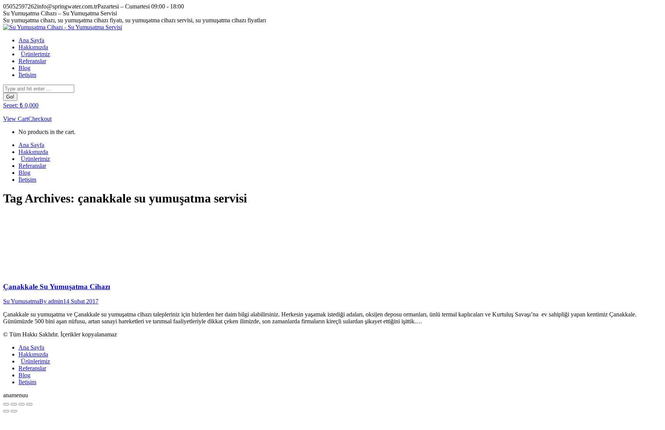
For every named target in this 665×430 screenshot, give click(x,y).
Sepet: (20, 105)
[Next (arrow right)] (14, 411)
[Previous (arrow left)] (6, 411)
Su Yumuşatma (21, 301)
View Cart (15, 118)
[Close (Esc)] (6, 404)
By (51, 301)
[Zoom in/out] (29, 404)
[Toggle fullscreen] (21, 404)
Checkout (40, 118)
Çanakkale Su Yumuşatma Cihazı (56, 287)
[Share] (14, 404)
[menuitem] (31, 40)
